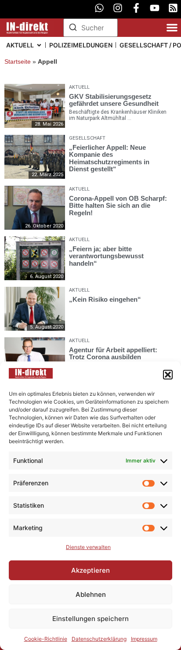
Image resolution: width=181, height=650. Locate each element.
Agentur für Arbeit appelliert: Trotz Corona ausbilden (113, 353)
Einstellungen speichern (90, 618)
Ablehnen (91, 594)
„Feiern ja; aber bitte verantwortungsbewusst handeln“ (106, 256)
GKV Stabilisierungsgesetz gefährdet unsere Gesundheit (114, 100)
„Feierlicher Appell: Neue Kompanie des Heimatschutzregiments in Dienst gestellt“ (109, 158)
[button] (167, 374)
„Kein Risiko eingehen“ (105, 299)
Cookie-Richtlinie (45, 639)
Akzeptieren (90, 570)
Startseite (17, 61)
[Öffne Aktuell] (39, 45)
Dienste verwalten (88, 547)
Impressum (144, 639)
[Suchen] (73, 28)
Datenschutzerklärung (99, 639)
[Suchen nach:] (90, 27)
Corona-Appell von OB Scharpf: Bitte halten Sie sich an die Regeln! (118, 206)
